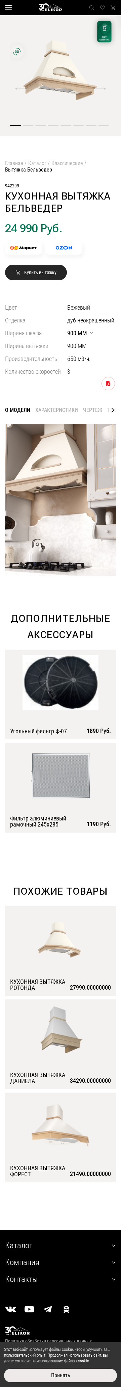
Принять (60, 1375)
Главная (14, 163)
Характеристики (56, 410)
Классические (67, 163)
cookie (83, 1360)
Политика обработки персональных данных (48, 1341)
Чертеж (92, 410)
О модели (17, 410)
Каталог (37, 163)
